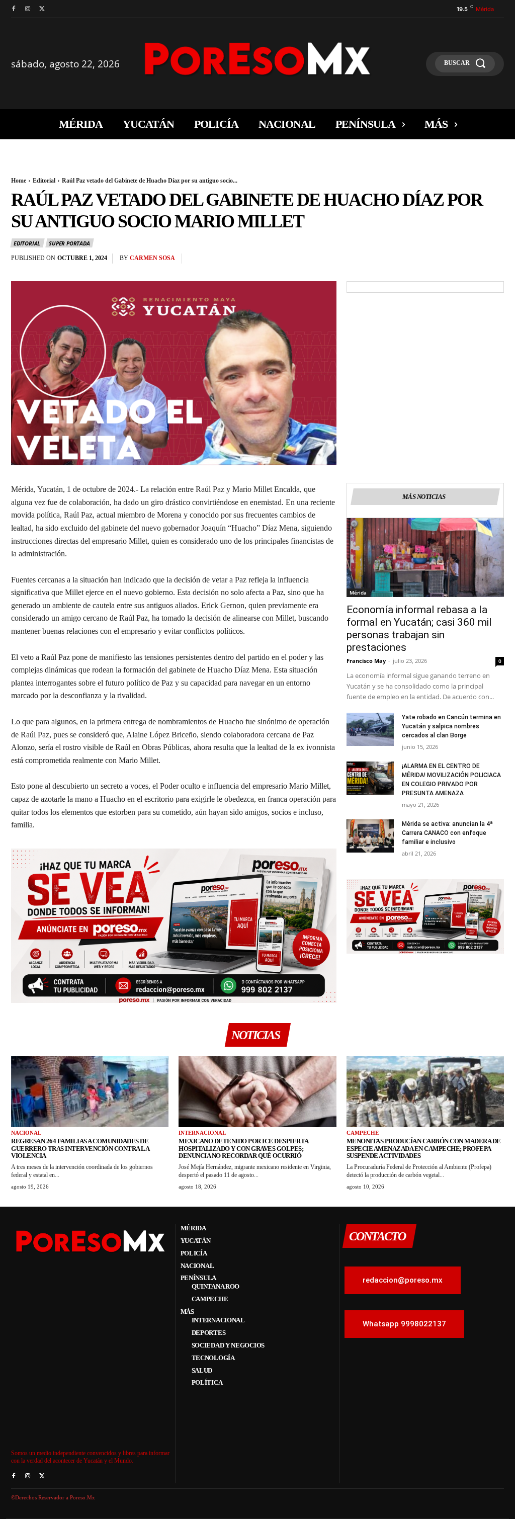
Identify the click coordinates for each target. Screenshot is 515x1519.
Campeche (363, 1133)
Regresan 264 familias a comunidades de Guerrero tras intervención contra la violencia (80, 1148)
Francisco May (366, 660)
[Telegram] (494, 261)
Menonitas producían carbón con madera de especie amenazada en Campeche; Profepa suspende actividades (424, 1148)
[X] (41, 9)
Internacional (202, 1133)
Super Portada (69, 243)
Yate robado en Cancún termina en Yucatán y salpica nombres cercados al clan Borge (451, 726)
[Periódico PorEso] (257, 58)
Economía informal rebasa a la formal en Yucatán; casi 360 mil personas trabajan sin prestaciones (419, 628)
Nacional (26, 1133)
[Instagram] (27, 9)
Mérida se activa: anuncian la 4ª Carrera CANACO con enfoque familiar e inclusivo (447, 833)
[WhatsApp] (448, 261)
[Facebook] (13, 9)
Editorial (44, 180)
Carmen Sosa (152, 258)
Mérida (358, 592)
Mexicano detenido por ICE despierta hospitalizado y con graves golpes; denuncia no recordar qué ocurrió (244, 1148)
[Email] (471, 261)
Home (18, 180)
